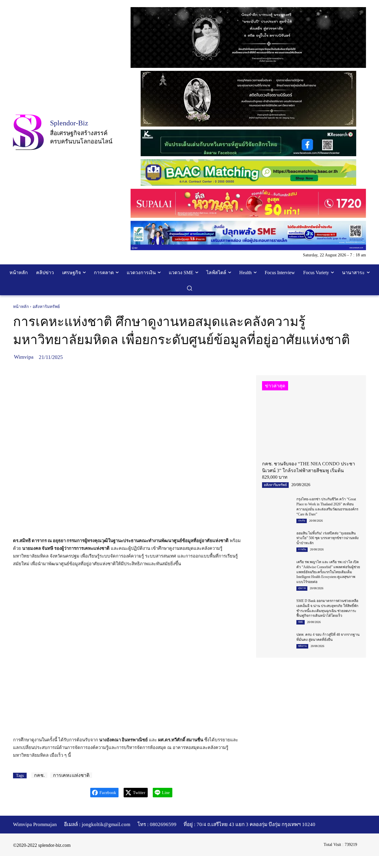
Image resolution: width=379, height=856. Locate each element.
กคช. (39, 775)
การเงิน (302, 549)
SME (300, 622)
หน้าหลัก (21, 306)
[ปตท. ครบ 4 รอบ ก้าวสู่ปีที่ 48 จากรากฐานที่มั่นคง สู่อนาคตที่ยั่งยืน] (276, 641)
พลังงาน (302, 646)
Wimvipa (23, 357)
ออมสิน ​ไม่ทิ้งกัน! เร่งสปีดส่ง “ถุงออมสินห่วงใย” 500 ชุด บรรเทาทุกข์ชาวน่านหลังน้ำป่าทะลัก (327, 538)
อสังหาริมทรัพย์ (46, 306)
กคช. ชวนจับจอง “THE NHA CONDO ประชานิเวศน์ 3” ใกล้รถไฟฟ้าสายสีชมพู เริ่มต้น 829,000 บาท (308, 470)
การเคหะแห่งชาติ (71, 775)
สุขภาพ (302, 588)
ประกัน (301, 520)
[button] (189, 288)
